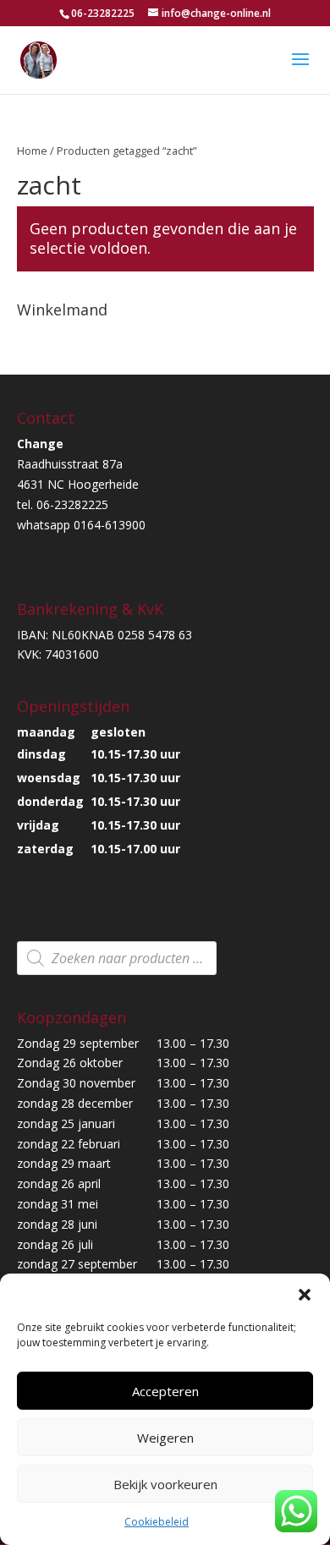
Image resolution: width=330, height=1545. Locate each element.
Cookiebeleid (156, 1522)
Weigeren (165, 1437)
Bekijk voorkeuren (165, 1484)
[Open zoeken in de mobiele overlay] (117, 958)
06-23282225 (103, 13)
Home (32, 150)
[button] (304, 1294)
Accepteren (165, 1391)
